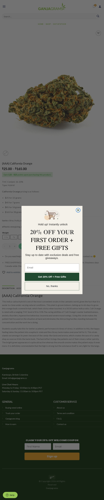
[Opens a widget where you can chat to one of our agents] (10, 495)
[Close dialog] (78, 210)
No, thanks (52, 286)
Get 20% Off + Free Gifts (52, 276)
